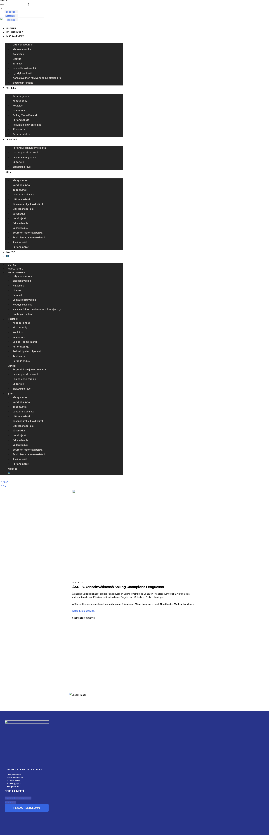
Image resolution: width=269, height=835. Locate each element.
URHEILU (11, 87)
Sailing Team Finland (25, 115)
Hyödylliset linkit (22, 73)
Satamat (17, 63)
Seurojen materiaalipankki (28, 232)
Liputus (17, 58)
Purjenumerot (20, 246)
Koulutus (18, 105)
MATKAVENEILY (15, 36)
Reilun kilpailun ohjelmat (27, 124)
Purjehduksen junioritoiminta (29, 147)
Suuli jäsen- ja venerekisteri (29, 237)
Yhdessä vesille (22, 49)
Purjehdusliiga (21, 119)
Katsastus (18, 54)
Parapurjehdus (21, 134)
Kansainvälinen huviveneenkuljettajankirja (37, 77)
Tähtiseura (19, 129)
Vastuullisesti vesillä (24, 68)
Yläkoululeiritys (22, 166)
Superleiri (18, 161)
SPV (8, 172)
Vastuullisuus (20, 227)
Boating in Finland (23, 82)
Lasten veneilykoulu (24, 157)
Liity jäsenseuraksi (23, 208)
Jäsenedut (19, 213)
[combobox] (14, 4)
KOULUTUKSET (14, 32)
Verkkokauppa (21, 185)
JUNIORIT (11, 139)
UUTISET (11, 28)
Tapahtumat (19, 189)
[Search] (1, 8)
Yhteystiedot (20, 180)
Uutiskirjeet (19, 218)
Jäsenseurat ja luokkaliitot (28, 204)
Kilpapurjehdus (21, 96)
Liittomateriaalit (22, 199)
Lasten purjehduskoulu (26, 152)
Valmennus (19, 110)
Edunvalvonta (20, 223)
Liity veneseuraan (23, 44)
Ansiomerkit (20, 242)
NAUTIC (10, 252)
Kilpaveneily (20, 100)
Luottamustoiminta (23, 194)
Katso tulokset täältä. (83, 610)
